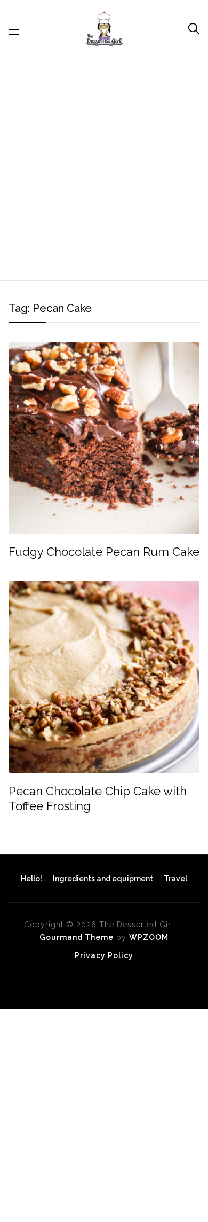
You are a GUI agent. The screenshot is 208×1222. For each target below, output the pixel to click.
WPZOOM (149, 937)
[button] (14, 29)
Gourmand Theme (76, 937)
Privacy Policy (104, 955)
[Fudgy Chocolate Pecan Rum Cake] (104, 349)
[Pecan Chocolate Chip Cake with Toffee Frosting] (104, 588)
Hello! (31, 878)
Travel (175, 878)
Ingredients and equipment (103, 878)
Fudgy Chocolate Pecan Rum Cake (104, 552)
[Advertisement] (104, 161)
